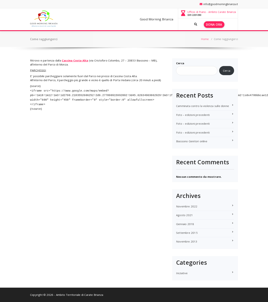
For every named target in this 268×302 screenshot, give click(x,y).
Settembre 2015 (187, 233)
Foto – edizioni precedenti (193, 115)
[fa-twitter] (43, 4)
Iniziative (182, 273)
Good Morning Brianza (156, 19)
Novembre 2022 (186, 206)
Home (205, 39)
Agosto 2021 (184, 215)
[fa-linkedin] (37, 4)
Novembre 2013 (186, 241)
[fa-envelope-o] (80, 4)
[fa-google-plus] (49, 4)
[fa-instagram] (56, 4)
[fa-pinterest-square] (92, 4)
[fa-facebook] (31, 4)
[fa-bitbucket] (74, 4)
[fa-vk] (86, 4)
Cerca (180, 63)
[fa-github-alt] (68, 4)
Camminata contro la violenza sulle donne (202, 106)
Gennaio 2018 (185, 224)
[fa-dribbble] (62, 4)
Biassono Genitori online (191, 141)
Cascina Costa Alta (75, 60)
